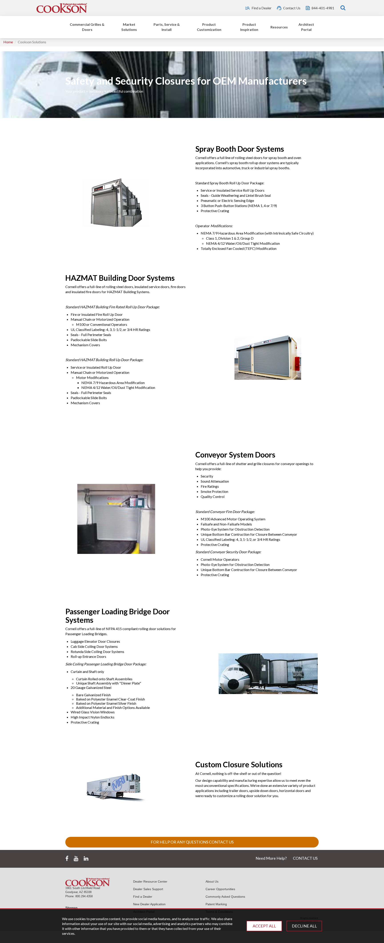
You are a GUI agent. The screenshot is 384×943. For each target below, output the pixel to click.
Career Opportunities (220, 889)
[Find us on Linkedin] (86, 859)
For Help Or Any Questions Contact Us (192, 842)
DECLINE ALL (304, 925)
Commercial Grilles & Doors (87, 27)
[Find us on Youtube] (76, 859)
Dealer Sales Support (148, 889)
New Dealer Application (149, 904)
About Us (212, 881)
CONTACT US (305, 858)
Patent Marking (216, 904)
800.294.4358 (84, 896)
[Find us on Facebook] (66, 859)
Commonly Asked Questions (225, 896)
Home (8, 42)
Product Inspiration (249, 27)
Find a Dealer (142, 896)
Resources (279, 27)
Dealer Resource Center (150, 881)
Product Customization (209, 27)
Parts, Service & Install (167, 27)
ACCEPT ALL (264, 925)
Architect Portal (306, 27)
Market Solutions (129, 27)
